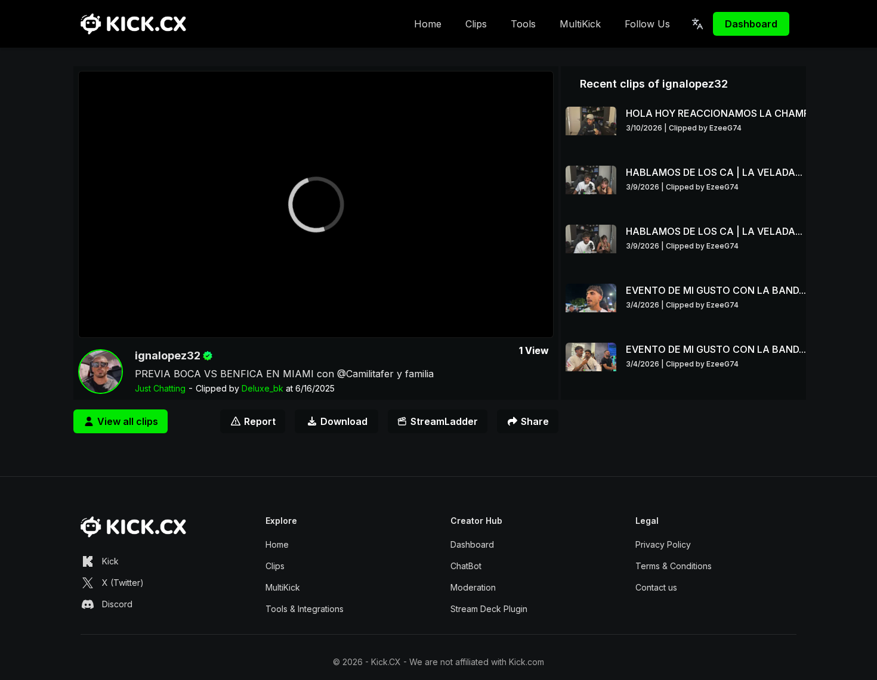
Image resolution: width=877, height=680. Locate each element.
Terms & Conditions (673, 566)
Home (427, 24)
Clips (476, 24)
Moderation (473, 587)
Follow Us (647, 24)
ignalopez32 (167, 355)
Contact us (656, 587)
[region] (316, 204)
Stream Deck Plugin (488, 609)
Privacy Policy (663, 544)
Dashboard (751, 24)
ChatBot (465, 566)
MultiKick (580, 24)
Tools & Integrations (304, 609)
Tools (523, 24)
